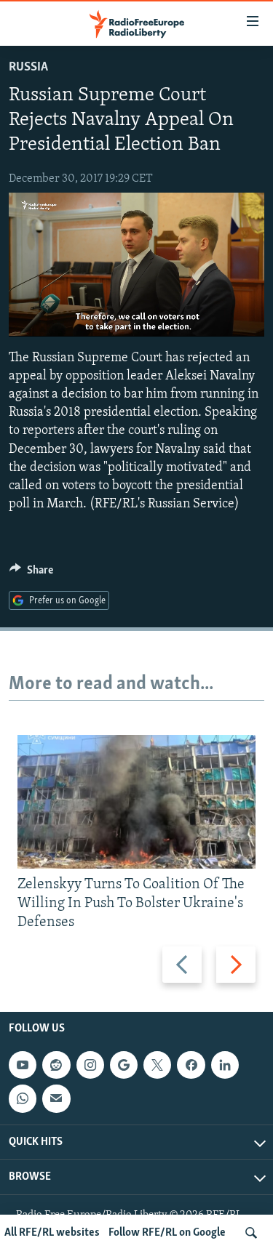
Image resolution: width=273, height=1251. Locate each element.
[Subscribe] (56, 1099)
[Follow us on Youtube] (22, 1065)
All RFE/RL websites (52, 1233)
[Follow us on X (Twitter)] (157, 1065)
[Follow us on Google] (124, 1065)
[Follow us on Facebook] (191, 1065)
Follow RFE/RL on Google (167, 1233)
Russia (28, 67)
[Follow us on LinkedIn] (225, 1065)
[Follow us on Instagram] (90, 1065)
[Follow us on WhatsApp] (22, 1099)
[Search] (251, 1233)
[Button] (31, 573)
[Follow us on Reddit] (56, 1065)
